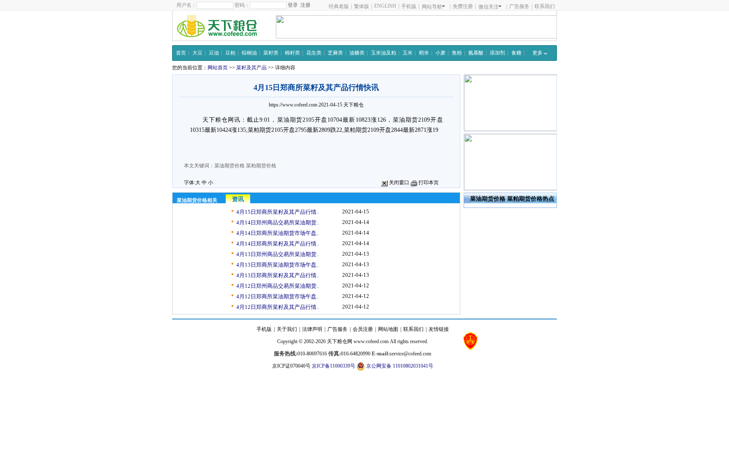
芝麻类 (335, 53)
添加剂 (497, 53)
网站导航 (432, 7)
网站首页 (218, 68)
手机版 (408, 6)
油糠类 (356, 53)
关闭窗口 (398, 183)
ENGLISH (385, 6)
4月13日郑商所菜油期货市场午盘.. (277, 265)
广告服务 (519, 6)
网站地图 (388, 329)
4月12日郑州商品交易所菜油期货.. (277, 286)
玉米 (407, 53)
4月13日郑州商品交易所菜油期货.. (277, 254)
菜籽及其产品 (251, 68)
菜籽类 (270, 53)
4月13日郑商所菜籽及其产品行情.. (277, 275)
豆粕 (230, 53)
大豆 (197, 53)
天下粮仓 (353, 105)
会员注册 (363, 329)
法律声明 (312, 329)
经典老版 (339, 6)
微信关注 (488, 7)
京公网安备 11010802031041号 (399, 366)
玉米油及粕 (383, 53)
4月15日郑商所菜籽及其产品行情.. (277, 212)
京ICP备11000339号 (333, 366)
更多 (538, 53)
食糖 (516, 53)
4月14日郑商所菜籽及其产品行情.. (277, 243)
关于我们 (287, 329)
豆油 (214, 53)
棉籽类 (292, 53)
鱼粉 (457, 53)
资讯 (238, 199)
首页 (181, 53)
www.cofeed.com (371, 341)
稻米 (424, 53)
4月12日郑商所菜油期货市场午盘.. (277, 296)
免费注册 (463, 6)
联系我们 (545, 6)
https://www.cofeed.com (293, 105)
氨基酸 (475, 53)
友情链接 (439, 329)
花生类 (313, 53)
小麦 (440, 53)
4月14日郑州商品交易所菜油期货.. (277, 222)
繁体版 (361, 6)
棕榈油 (249, 53)
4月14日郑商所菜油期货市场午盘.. (277, 233)
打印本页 (428, 183)
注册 (305, 5)
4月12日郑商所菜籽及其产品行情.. (277, 307)
